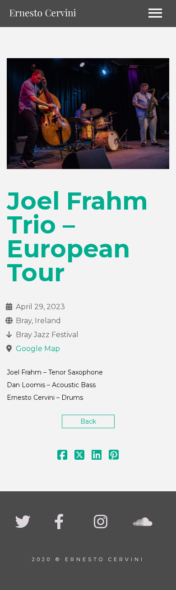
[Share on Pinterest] (113, 457)
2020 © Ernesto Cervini (88, 559)
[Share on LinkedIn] (96, 457)
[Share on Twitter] (79, 457)
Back (88, 421)
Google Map (38, 348)
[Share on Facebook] (62, 457)
